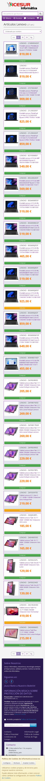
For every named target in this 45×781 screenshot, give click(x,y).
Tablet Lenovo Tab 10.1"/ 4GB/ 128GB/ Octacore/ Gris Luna (30, 542)
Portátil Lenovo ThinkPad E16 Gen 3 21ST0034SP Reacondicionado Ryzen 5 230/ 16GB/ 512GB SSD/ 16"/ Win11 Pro (29, 72)
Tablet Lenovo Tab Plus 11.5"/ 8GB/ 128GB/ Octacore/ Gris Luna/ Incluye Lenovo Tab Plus (30, 633)
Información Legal (31, 732)
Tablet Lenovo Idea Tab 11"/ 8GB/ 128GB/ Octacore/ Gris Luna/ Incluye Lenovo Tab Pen (30, 386)
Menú (8, 18)
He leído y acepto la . (21, 719)
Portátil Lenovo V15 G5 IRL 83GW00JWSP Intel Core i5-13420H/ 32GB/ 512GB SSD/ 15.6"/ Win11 (30, 296)
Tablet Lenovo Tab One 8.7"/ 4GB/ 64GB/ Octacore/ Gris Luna (30, 565)
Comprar (22, 61)
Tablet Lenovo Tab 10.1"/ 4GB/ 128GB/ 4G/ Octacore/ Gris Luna (30, 520)
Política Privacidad (11, 734)
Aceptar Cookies (28, 763)
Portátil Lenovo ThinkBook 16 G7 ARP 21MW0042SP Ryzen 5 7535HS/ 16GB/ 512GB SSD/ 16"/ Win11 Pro (30, 49)
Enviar (33, 725)
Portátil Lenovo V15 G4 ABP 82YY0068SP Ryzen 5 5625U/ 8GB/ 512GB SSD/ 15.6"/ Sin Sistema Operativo (30, 162)
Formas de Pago (30, 737)
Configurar (7, 763)
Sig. (31, 37)
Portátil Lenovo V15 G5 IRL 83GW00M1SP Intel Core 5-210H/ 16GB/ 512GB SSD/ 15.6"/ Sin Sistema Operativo (29, 342)
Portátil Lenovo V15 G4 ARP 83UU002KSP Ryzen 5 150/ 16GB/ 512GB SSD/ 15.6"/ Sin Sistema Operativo (30, 184)
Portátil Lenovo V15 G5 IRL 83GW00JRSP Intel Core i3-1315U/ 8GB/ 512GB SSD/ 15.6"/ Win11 (29, 274)
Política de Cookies (31, 734)
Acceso (18, 18)
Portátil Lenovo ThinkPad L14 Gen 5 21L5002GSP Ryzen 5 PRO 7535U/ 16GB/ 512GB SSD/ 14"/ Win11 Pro (30, 139)
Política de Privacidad (20, 714)
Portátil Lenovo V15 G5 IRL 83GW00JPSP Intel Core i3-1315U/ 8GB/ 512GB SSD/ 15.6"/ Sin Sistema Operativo (29, 252)
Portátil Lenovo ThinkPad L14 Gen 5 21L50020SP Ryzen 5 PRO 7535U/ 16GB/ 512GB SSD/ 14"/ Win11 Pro (30, 116)
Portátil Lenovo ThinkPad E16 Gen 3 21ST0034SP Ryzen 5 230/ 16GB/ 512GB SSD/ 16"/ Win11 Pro (30, 94)
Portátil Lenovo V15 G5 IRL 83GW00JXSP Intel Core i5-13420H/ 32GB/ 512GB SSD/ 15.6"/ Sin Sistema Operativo (30, 319)
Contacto (30, 18)
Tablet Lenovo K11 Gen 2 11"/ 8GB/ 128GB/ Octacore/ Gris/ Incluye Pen (30, 497)
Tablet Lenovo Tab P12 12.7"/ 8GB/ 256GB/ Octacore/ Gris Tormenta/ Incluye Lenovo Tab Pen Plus (30, 611)
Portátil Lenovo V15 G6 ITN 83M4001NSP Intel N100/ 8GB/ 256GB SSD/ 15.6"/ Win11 (29, 363)
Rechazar (17, 763)
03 (27, 37)
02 (23, 37)
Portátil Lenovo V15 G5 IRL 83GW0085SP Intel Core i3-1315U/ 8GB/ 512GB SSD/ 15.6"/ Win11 (29, 206)
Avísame (22, 308)
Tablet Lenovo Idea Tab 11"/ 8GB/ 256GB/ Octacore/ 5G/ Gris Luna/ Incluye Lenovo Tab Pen (30, 408)
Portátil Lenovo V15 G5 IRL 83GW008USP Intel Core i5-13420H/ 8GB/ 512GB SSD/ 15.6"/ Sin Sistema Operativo (30, 230)
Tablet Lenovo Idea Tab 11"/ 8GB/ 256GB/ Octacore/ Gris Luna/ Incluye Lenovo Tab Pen (30, 453)
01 (18, 37)
